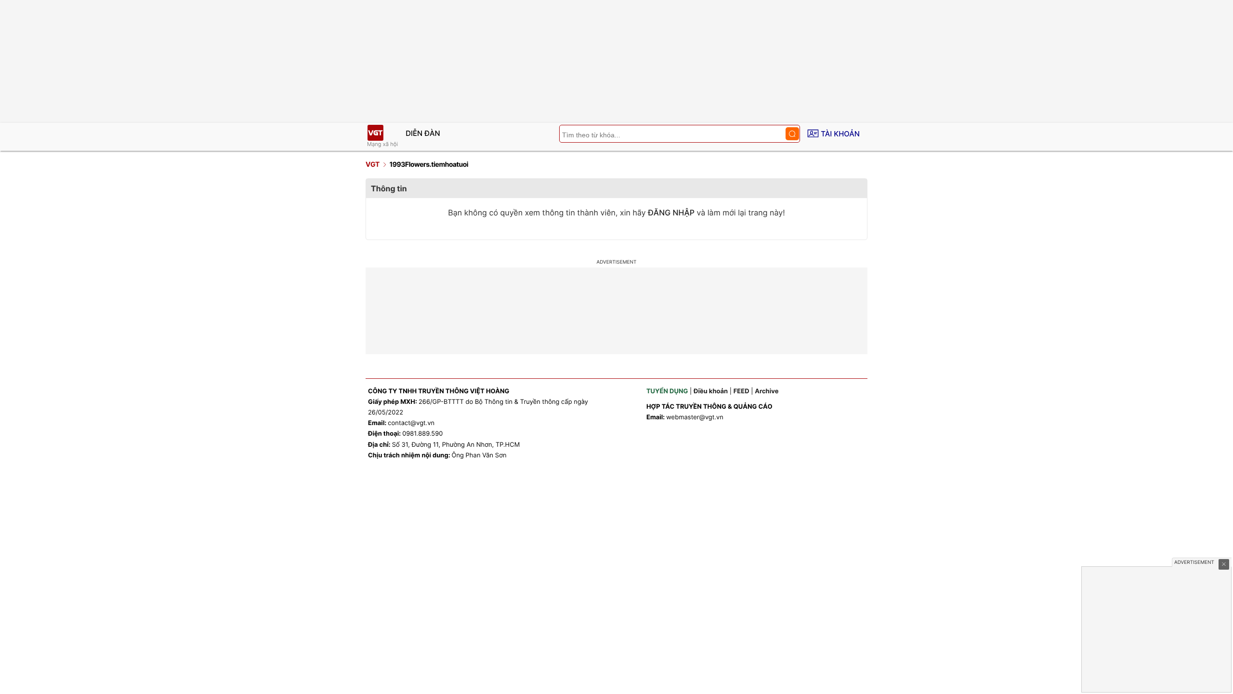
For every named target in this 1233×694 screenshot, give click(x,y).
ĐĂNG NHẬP (671, 212)
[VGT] (375, 133)
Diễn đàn (423, 133)
